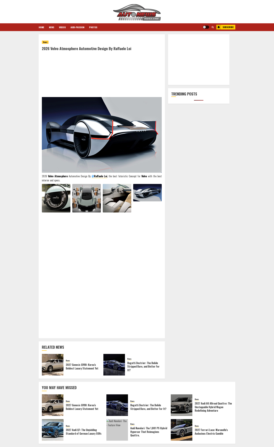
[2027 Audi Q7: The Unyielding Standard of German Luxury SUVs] (52, 430)
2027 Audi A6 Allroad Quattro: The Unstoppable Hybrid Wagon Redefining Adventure (213, 406)
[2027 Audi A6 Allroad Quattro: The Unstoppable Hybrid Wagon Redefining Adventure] (181, 405)
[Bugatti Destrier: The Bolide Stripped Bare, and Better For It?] (114, 364)
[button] (213, 27)
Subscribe (228, 27)
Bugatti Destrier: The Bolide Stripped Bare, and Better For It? (143, 366)
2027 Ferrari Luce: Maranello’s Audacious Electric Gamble (211, 431)
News (51, 27)
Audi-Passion (77, 27)
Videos (62, 27)
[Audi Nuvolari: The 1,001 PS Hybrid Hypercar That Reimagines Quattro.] (117, 430)
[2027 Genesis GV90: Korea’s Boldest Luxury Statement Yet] (52, 364)
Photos (93, 27)
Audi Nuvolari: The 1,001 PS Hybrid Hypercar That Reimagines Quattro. (148, 431)
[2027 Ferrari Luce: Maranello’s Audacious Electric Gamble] (181, 430)
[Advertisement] (102, 75)
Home (41, 27)
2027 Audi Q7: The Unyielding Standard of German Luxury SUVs (83, 431)
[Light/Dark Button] (206, 27)
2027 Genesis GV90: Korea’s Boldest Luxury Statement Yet (82, 366)
